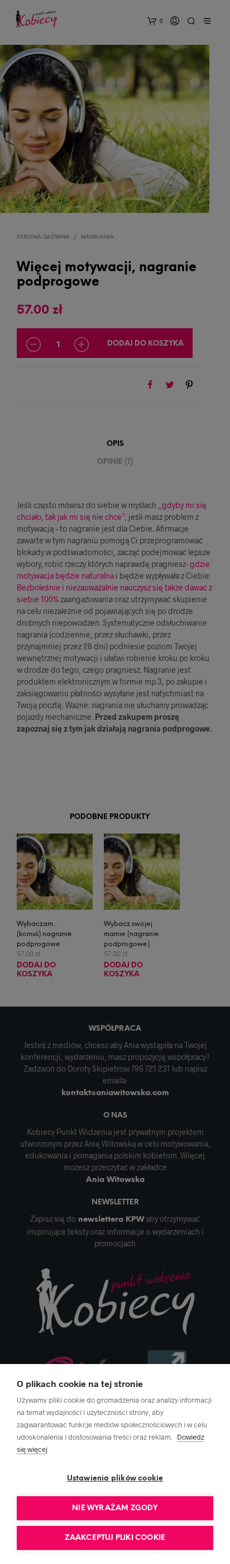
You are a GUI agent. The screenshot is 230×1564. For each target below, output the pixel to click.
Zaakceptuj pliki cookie (115, 1538)
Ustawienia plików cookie (115, 1478)
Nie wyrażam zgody (114, 1508)
